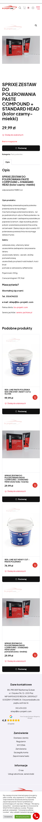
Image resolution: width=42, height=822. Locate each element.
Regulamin (21, 741)
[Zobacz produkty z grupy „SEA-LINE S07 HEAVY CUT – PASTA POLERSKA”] (35, 565)
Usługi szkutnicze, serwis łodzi (21, 774)
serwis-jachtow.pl (24, 312)
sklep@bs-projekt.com (21, 711)
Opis (7, 162)
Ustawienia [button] (8, 817)
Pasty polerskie (17, 154)
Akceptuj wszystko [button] (22, 817)
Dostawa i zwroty (21, 738)
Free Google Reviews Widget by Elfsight (30, 717)
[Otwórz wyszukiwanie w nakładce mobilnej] (20, 8)
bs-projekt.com (21, 307)
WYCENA (21, 745)
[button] (12, 135)
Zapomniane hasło (21, 756)
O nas (21, 770)
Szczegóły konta (21, 752)
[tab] (7, 162)
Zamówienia (21, 749)
